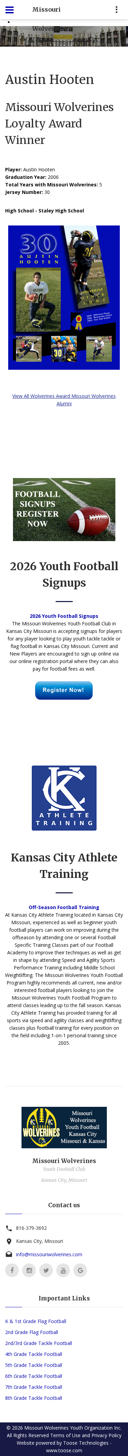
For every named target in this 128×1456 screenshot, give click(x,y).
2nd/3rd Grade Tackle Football (38, 1343)
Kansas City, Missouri (39, 1241)
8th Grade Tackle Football (33, 1398)
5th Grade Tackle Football (33, 1365)
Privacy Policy (106, 1435)
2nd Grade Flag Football (31, 1332)
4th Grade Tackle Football (33, 1354)
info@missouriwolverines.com (49, 1254)
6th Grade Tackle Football (33, 1376)
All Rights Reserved (28, 1435)
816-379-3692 (31, 1228)
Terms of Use (65, 1435)
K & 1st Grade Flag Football (35, 1321)
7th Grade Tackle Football (33, 1387)
